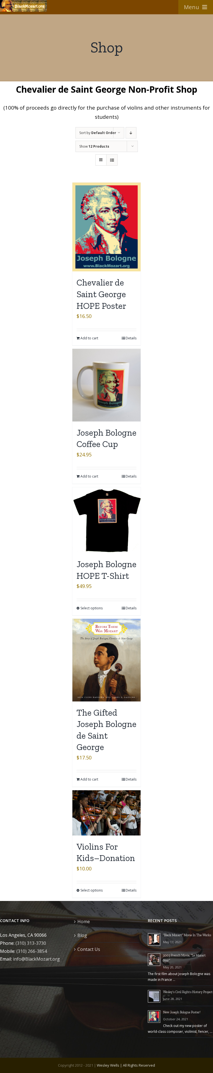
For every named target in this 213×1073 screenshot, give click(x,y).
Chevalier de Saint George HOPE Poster (101, 294)
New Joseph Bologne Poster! (182, 1012)
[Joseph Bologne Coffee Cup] (106, 385)
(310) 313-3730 (31, 943)
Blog (82, 935)
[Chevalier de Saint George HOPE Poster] (106, 227)
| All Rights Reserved (137, 1065)
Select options (91, 608)
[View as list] (111, 160)
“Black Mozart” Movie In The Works (187, 935)
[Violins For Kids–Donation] (106, 812)
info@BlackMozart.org (36, 959)
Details (131, 338)
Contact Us (88, 949)
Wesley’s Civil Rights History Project (188, 992)
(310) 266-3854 (31, 951)
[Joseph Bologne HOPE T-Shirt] (106, 520)
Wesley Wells (108, 1065)
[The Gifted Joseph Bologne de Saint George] (106, 660)
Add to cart (89, 338)
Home (83, 921)
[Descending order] (131, 132)
